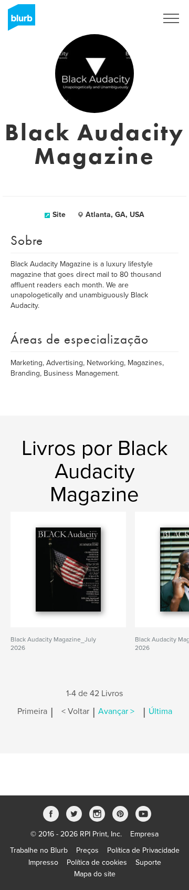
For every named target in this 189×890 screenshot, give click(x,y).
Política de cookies (97, 862)
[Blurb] (18, 21)
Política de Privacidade (143, 850)
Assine (132, 18)
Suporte (148, 862)
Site (59, 214)
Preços (87, 850)
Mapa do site (95, 874)
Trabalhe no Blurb (39, 850)
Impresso (43, 862)
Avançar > (116, 711)
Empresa (144, 834)
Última (160, 711)
